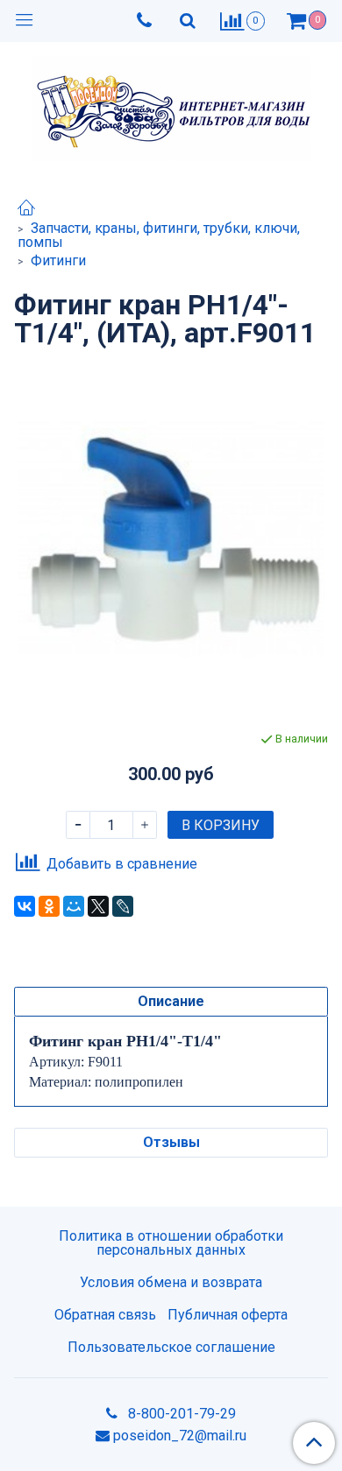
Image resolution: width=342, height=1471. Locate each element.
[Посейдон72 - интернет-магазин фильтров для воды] (171, 104)
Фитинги (58, 260)
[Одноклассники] (49, 906)
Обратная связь (105, 1314)
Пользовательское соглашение (171, 1347)
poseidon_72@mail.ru (179, 1435)
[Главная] (26, 209)
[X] (98, 906)
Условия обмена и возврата (171, 1282)
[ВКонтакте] (24, 906)
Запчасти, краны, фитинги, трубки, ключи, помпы (159, 235)
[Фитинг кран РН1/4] (171, 538)
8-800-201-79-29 (180, 1413)
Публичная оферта (227, 1314)
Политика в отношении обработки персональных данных (171, 1243)
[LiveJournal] (122, 906)
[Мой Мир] (73, 906)
